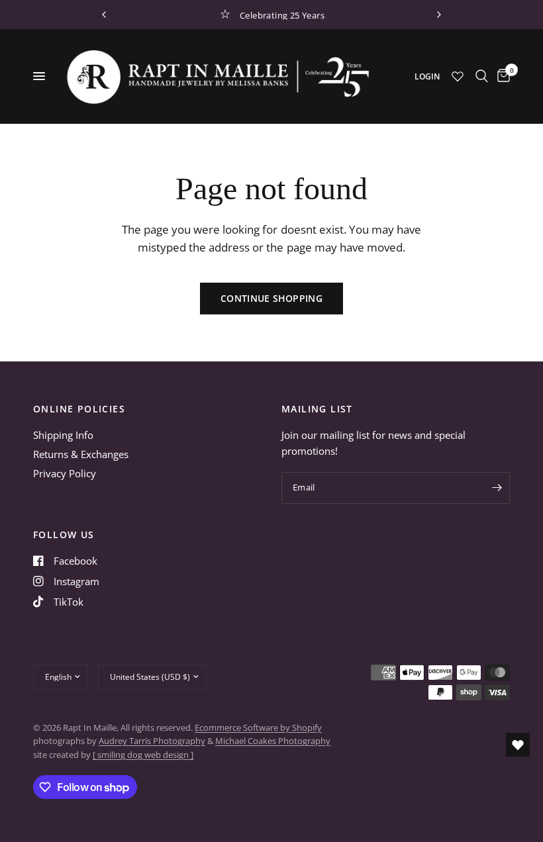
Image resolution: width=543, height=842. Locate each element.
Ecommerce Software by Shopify (258, 727)
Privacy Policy (64, 473)
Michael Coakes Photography (272, 741)
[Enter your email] (496, 488)
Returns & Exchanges (80, 454)
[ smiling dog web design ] (143, 755)
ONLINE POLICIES (79, 409)
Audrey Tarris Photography (152, 741)
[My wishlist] (457, 76)
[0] (501, 76)
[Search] (482, 76)
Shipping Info (63, 435)
